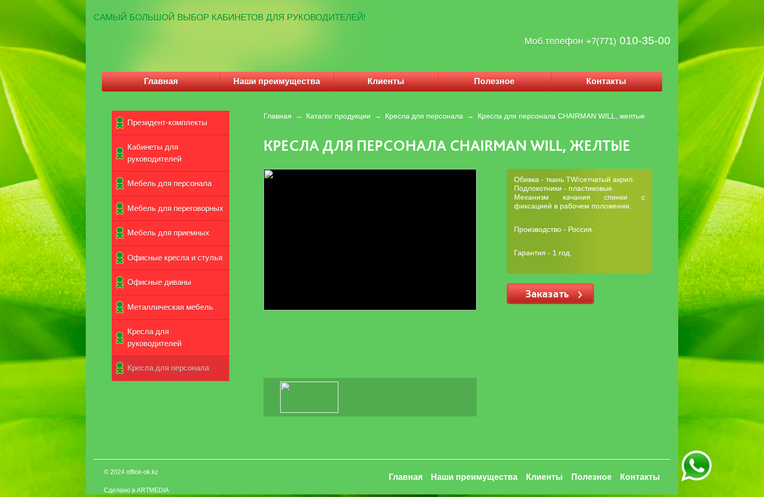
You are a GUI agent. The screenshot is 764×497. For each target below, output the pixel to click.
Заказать (548, 293)
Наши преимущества (276, 81)
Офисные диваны (159, 282)
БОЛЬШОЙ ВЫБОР (169, 17)
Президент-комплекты (167, 122)
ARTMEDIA (153, 490)
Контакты (606, 81)
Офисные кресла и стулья (174, 257)
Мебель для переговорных (175, 208)
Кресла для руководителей (154, 337)
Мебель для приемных (168, 232)
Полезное (494, 81)
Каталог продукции (338, 116)
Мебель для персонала (169, 183)
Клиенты (385, 81)
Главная (161, 81)
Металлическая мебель (170, 307)
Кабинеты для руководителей (154, 152)
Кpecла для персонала (168, 367)
